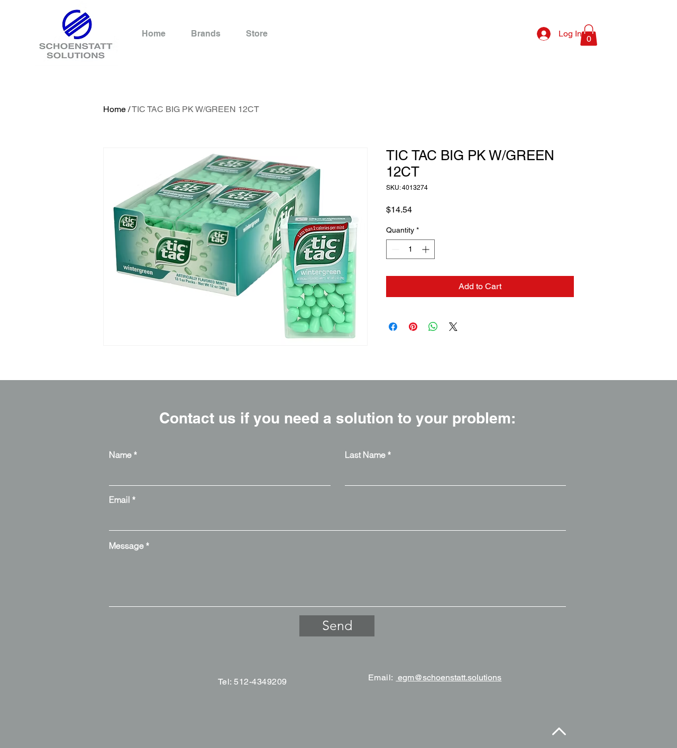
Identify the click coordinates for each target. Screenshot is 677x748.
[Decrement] (394, 249)
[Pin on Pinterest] (413, 326)
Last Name (365, 454)
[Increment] (426, 249)
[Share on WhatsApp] (433, 326)
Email (119, 499)
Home (114, 109)
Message (126, 545)
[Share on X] (453, 326)
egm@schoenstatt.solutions (448, 677)
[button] (589, 35)
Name (120, 454)
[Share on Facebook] (393, 326)
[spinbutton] (410, 249)
